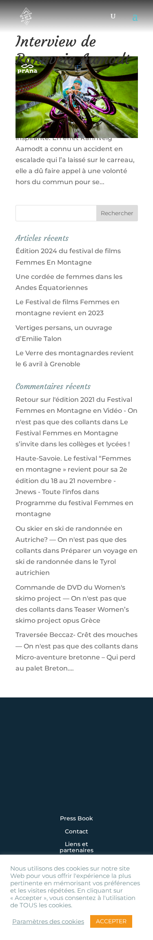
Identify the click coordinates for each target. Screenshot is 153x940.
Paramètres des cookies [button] (48, 921)
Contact (76, 832)
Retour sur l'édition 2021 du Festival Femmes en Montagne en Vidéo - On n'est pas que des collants (76, 410)
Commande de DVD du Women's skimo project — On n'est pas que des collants (71, 598)
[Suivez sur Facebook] (51, 767)
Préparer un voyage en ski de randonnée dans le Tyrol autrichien (76, 562)
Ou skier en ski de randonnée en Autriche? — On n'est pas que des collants (71, 540)
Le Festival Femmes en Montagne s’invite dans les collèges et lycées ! (73, 433)
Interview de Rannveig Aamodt (73, 50)
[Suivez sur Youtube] (102, 767)
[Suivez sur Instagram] (26, 767)
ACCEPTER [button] (111, 921)
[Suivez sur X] (77, 767)
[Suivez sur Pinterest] (127, 767)
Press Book (76, 818)
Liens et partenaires (76, 847)
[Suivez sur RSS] (76, 789)
